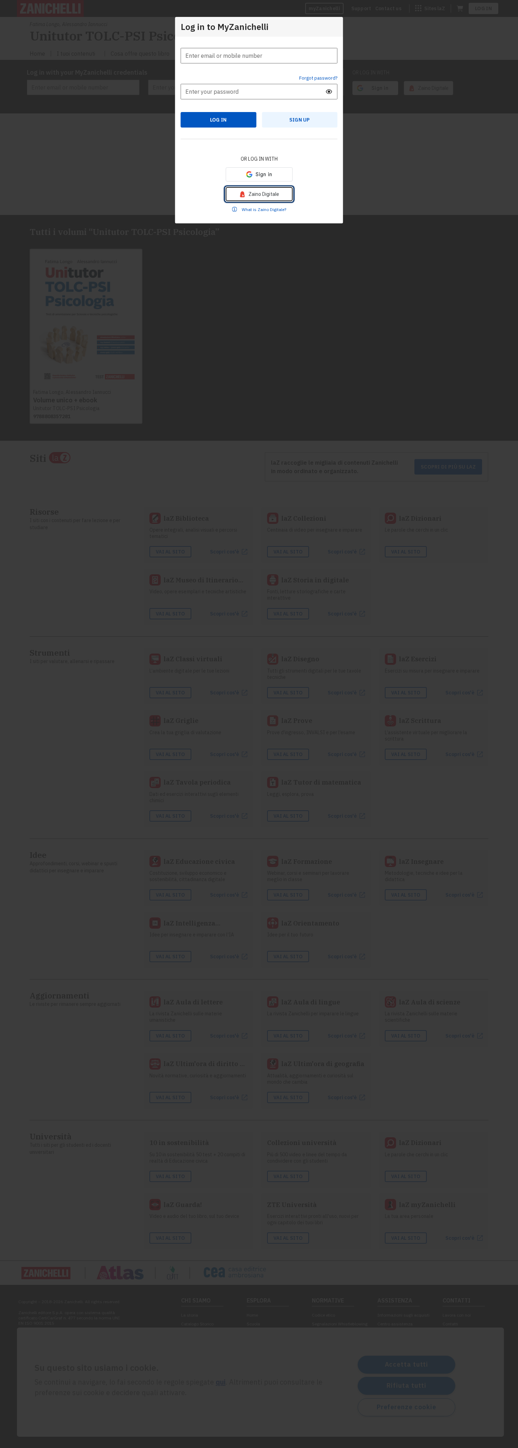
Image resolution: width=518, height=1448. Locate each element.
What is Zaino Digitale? (264, 209)
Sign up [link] (299, 120)
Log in (218, 120)
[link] (259, 194)
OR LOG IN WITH (259, 159)
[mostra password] (329, 91)
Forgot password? (318, 78)
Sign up (299, 120)
